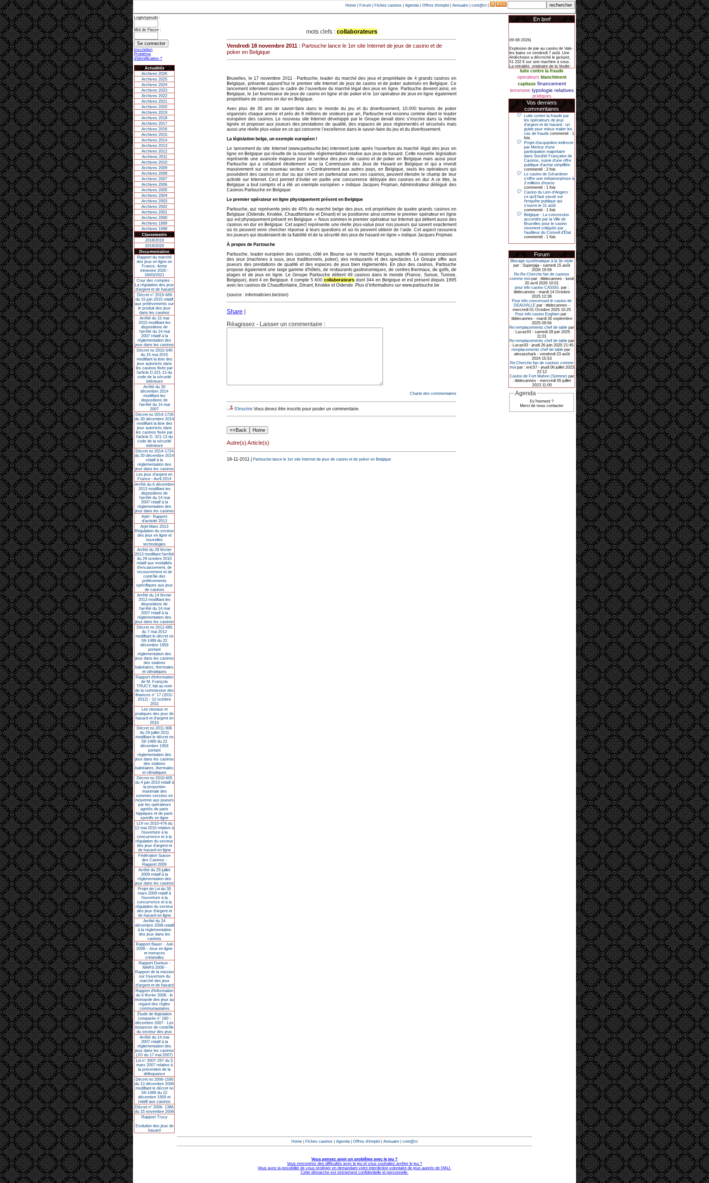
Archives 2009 (154, 167)
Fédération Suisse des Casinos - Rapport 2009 (154, 859)
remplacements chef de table (537, 349)
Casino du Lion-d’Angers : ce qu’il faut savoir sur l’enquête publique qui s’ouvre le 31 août (547, 199)
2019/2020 (154, 245)
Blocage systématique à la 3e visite (541, 261)
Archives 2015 (154, 134)
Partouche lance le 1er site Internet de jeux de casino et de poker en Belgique (322, 459)
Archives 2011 (154, 156)
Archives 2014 (154, 140)
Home (350, 5)
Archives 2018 (154, 118)
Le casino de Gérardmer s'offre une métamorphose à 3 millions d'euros (549, 178)
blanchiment (553, 77)
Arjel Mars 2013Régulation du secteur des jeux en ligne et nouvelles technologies (154, 535)
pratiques (541, 96)
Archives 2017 (154, 123)
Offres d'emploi (435, 5)
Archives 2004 (154, 195)
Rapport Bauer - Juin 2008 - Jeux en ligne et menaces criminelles (154, 951)
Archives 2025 (154, 79)
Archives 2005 (154, 190)
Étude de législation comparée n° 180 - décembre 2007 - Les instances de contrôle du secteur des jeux (154, 1023)
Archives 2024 (154, 84)
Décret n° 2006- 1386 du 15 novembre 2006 (154, 1109)
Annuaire (460, 5)
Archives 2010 (154, 162)
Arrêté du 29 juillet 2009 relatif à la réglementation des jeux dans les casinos (154, 876)
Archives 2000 (154, 217)
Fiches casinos (388, 5)
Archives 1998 (154, 228)
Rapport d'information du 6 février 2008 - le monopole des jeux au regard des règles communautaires (154, 999)
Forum (365, 5)
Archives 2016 (154, 129)
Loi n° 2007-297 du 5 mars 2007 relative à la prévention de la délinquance (154, 1067)
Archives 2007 (154, 179)
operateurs (528, 77)
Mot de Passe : (147, 29)
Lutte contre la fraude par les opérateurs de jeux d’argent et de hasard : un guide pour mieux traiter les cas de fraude (548, 124)
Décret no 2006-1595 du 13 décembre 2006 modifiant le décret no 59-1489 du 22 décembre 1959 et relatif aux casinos (154, 1090)
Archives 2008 (154, 173)
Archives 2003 (154, 201)
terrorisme (520, 90)
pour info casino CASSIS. (537, 287)
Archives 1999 (154, 223)
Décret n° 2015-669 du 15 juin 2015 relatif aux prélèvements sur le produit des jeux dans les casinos (154, 304)
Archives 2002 (154, 206)
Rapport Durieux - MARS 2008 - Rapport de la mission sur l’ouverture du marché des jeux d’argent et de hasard (154, 974)
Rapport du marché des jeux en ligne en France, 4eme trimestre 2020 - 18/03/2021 (154, 266)
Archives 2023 (154, 90)
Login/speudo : (147, 17)
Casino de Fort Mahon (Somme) (538, 376)
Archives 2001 (154, 212)
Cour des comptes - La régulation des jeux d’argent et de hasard (154, 284)
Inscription (143, 49)
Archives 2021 (154, 101)
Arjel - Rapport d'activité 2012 (154, 518)
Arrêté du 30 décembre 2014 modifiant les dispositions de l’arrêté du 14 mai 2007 (154, 397)
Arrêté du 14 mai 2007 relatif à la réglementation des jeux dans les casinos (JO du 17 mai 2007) (154, 1046)
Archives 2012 (154, 151)
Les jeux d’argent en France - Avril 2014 (154, 476)
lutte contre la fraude (542, 70)
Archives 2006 (154, 184)
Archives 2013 (154, 145)
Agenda (412, 5)
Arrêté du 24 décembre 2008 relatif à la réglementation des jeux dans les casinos (154, 930)
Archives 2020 (154, 107)
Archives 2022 (154, 95)
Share (235, 311)
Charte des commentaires (433, 393)
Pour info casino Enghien (537, 314)
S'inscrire (243, 408)
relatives (564, 90)
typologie (542, 90)
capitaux (527, 83)
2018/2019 (154, 240)
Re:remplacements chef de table (538, 327)
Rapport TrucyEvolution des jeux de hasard (155, 1123)
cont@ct (479, 5)
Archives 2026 (154, 73)
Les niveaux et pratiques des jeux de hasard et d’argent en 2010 (154, 716)
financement (551, 83)
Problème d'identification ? (148, 56)
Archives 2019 (154, 112)
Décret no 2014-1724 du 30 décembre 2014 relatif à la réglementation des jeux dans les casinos (154, 460)
